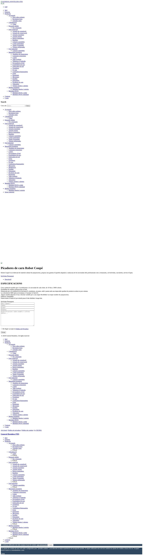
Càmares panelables (18, 42)
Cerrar (3, 553)
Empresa (7, 12)
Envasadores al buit (18, 63)
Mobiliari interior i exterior (20, 89)
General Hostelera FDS (10, 434)
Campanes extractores (19, 56)
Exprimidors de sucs (18, 65)
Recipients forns (17, 19)
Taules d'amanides (14, 139)
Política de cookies (27, 430)
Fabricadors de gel (18, 66)
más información (42, 545)
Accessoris (12, 15)
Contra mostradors (18, 43)
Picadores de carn (17, 82)
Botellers (15, 40)
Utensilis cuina (16, 21)
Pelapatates (15, 80)
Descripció (8, 279)
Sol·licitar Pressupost (7, 276)
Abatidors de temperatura (20, 54)
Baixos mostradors (18, 38)
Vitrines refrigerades (18, 47)
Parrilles (14, 79)
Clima (14, 24)
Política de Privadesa (22, 329)
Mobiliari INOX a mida (19, 93)
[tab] (73, 279)
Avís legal (4, 430)
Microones (15, 77)
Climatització (13, 22)
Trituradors (15, 84)
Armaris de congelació (19, 31)
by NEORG (38, 430)
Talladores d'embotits (15, 178)
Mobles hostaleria (14, 87)
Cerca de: (4, 106)
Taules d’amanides (18, 45)
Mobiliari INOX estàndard (20, 94)
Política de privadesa (14, 430)
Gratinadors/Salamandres (20, 72)
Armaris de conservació (19, 33)
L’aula (7, 98)
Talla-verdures (16, 59)
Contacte (7, 96)
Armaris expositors (18, 35)
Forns (14, 73)
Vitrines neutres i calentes (20, 86)
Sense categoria (9, 192)
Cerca (27, 106)
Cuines (14, 57)
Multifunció (12, 167)
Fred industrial (13, 49)
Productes (8, 14)
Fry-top (14, 70)
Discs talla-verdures (18, 17)
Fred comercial (13, 29)
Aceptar (50, 545)
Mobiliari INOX (14, 91)
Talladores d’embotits (19, 61)
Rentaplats (15, 75)
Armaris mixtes (17, 36)
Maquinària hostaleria (15, 52)
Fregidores (15, 68)
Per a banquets (16, 28)
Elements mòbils (14, 26)
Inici (6, 10)
